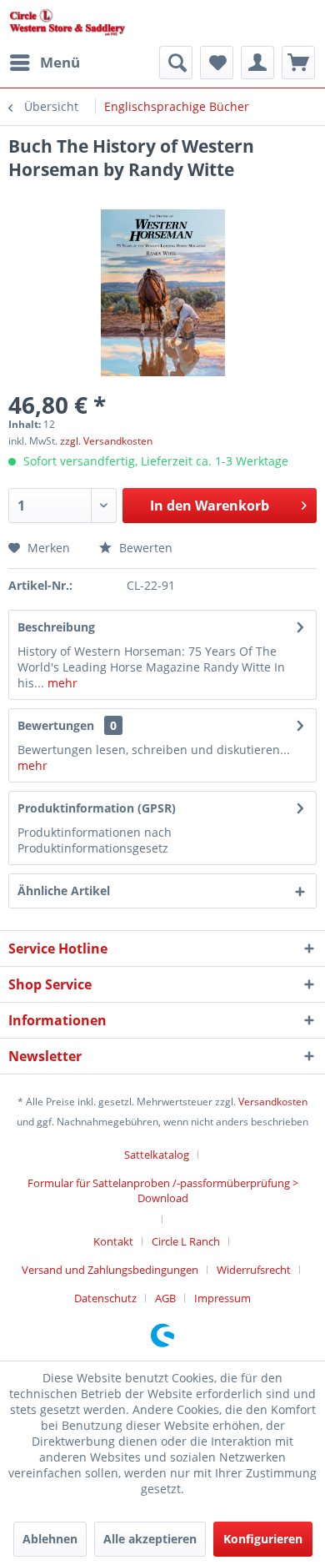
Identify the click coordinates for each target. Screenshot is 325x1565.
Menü (60, 62)
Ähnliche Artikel (64, 890)
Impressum (222, 1298)
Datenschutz (105, 1298)
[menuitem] (44, 62)
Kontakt (113, 1241)
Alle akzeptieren (150, 1539)
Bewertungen (56, 725)
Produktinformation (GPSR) (97, 808)
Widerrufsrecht (254, 1269)
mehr (61, 683)
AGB (165, 1298)
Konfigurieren (262, 1539)
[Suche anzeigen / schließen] (175, 62)
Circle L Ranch (186, 1241)
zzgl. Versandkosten (106, 441)
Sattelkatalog (156, 1154)
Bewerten (144, 548)
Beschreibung (56, 627)
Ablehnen (50, 1539)
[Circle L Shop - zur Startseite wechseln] (67, 23)
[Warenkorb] (298, 62)
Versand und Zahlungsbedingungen (110, 1269)
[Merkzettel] (216, 62)
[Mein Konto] (257, 62)
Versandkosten (273, 1101)
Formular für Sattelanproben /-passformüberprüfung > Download (163, 1190)
